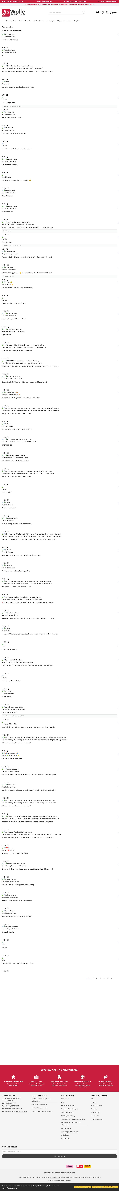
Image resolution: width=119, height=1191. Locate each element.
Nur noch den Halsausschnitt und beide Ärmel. (17, 429)
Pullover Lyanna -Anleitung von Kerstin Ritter (17, 900)
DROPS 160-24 (7, 445)
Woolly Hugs (95, 1112)
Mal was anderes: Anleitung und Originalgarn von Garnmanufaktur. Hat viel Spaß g (29, 774)
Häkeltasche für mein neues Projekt (13, 303)
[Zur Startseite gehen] (13, 13)
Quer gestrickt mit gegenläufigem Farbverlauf (17, 350)
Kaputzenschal (6, 696)
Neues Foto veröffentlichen (12, 30)
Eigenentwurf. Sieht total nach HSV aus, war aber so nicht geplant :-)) (24, 382)
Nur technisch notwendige (83, 1187)
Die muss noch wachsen (9, 164)
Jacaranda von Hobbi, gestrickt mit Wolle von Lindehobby (21, 398)
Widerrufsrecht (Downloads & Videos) (73, 1119)
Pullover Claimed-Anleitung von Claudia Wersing (18, 885)
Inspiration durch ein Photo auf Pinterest (15, 461)
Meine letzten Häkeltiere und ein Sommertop (17, 149)
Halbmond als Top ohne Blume (12, 117)
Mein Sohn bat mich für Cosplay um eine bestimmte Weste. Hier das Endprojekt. (28, 727)
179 (108, 978)
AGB (62, 1102)
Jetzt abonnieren (59, 1156)
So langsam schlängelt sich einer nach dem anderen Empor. (21, 555)
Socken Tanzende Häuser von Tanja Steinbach (17, 916)
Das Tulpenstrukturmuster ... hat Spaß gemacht (17, 287)
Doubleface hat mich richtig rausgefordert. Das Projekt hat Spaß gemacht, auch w (29, 790)
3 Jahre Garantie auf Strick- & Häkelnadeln (41, 1100)
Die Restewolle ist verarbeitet (12, 758)
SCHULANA (95, 1116)
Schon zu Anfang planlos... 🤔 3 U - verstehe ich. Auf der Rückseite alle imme (27, 273)
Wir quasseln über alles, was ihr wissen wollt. (16, 413)
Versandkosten (55, 1177)
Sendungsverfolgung (68, 1116)
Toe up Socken (6, 492)
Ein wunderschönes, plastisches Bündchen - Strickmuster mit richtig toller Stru (27, 837)
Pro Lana (94, 1109)
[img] (4, 65)
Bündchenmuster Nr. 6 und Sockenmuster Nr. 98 (18, 87)
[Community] (97, 12)
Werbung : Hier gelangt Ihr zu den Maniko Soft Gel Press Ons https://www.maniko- (29, 539)
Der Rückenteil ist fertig (10, 40)
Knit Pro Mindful (96, 1105)
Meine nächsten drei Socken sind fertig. (15, 853)
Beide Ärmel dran (7, 196)
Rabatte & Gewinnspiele (40, 1104)
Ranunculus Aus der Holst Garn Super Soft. (16, 571)
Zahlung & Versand (67, 1112)
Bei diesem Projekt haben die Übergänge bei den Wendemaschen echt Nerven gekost (30, 366)
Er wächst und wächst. (9, 508)
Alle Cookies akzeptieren (110, 1187)
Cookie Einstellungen (68, 1105)
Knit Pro (94, 1102)
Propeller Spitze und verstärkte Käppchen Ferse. (18, 963)
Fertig (4, 55)
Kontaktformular (21, 1111)
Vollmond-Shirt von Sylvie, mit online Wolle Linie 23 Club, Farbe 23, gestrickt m (28, 618)
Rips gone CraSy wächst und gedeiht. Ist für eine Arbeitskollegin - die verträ (27, 257)
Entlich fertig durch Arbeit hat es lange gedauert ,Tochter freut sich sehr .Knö (27, 869)
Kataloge (47, 1172)
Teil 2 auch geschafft (8, 102)
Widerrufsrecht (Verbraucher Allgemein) (70, 1124)
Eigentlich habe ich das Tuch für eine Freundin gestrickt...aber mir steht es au (27, 227)
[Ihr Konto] (107, 12)
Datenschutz (65, 1138)
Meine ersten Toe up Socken (11, 681)
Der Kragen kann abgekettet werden (14, 133)
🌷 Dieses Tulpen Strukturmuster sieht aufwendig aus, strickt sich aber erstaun (28, 602)
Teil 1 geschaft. (7, 242)
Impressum (65, 1099)
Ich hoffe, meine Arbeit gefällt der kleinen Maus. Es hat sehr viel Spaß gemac (27, 821)
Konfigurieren (96, 1187)
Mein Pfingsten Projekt (9, 649)
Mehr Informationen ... (9, 1188)
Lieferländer (65, 1135)
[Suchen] (83, 12)
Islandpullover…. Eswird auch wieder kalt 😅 (16, 180)
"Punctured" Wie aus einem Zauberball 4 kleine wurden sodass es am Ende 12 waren (30, 634)
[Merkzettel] (102, 12)
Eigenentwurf (6, 334)
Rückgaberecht (66, 1128)
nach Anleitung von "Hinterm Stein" (14, 319)
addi (92, 1099)
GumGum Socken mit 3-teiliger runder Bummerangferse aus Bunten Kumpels (27, 665)
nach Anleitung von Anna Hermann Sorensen (17, 524)
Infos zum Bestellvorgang (69, 1109)
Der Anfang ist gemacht (10, 712)
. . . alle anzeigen (96, 1119)
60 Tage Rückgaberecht (39, 1108)
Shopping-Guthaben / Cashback (42, 1111)
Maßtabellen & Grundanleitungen (63, 1172)
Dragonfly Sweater (8, 932)
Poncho (4, 947)
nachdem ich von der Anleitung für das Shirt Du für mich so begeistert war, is (27, 71)
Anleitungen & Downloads (70, 1132)
